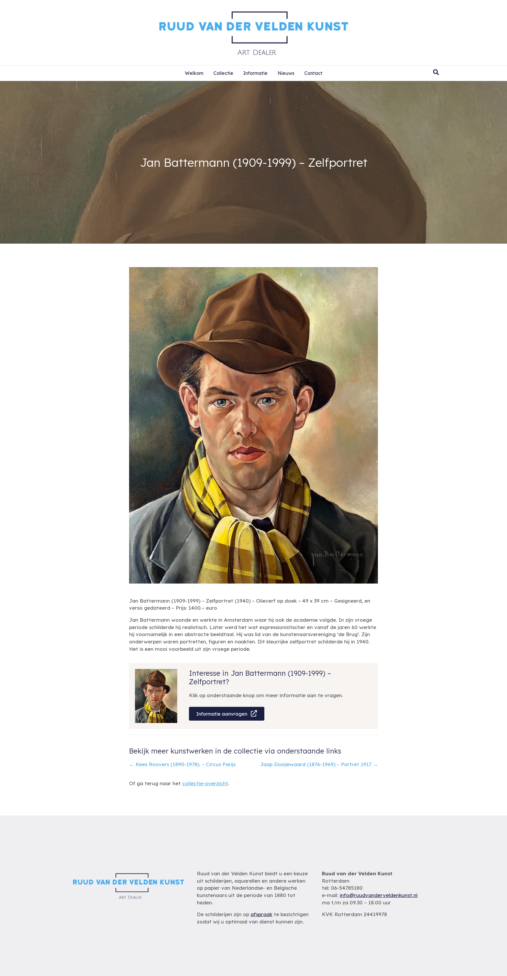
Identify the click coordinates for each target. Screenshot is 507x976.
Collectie (223, 73)
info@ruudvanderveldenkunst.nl (379, 895)
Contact (313, 73)
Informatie (255, 73)
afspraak (261, 914)
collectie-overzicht (205, 783)
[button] (226, 714)
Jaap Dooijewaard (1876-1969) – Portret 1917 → (319, 764)
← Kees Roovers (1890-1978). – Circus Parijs (182, 764)
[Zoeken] (436, 72)
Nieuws (286, 73)
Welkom (194, 73)
